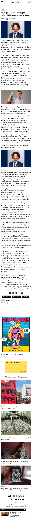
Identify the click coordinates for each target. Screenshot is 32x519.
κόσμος (3, 9)
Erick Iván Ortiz (7, 296)
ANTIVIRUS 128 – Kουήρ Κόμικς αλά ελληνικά (14, 355)
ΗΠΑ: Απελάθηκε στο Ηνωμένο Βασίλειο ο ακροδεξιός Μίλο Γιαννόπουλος (15, 514)
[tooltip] (10, 293)
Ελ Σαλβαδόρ (25, 296)
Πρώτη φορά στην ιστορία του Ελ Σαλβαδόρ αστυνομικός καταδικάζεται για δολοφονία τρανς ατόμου (15, 489)
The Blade (25, 111)
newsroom (12, 18)
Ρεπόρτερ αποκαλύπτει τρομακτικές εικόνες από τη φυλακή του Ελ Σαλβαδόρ (16, 438)
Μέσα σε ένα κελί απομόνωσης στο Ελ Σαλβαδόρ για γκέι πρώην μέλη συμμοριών (15, 462)
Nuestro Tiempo (16, 296)
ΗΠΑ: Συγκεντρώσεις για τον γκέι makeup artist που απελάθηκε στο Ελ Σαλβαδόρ (13, 407)
